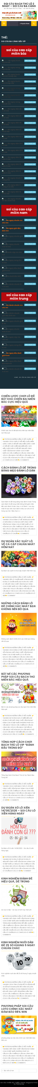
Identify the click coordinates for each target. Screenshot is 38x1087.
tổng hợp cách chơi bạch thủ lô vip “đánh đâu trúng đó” (17, 745)
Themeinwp (20, 1084)
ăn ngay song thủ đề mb (11, 103)
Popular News (25, 23)
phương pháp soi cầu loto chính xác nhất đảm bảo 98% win (17, 1009)
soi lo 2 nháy (15, 593)
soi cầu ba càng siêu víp (20, 925)
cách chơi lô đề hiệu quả (19, 441)
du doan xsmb (19, 989)
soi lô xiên (14, 460)
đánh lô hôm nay (14, 522)
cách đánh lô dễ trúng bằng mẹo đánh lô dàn (18, 469)
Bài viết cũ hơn (9, 1070)
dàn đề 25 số (24, 984)
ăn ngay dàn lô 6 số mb (12, 144)
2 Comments (24, 460)
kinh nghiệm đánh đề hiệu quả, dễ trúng (16, 880)
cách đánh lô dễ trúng (18, 520)
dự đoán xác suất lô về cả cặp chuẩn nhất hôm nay (18, 544)
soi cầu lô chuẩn (24, 458)
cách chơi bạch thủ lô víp (19, 786)
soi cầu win (22, 1060)
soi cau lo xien (15, 871)
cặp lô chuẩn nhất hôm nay (20, 579)
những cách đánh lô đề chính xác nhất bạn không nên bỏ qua (18, 606)
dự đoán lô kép (15, 859)
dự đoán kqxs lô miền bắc (19, 718)
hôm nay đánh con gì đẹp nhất (17, 524)
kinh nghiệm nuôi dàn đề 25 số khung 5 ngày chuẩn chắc (18, 945)
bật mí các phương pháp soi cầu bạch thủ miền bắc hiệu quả (18, 677)
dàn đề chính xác (23, 987)
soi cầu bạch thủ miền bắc (15, 732)
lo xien (14, 864)
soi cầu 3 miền (12, 453)
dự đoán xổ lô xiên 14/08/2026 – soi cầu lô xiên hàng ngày (18, 810)
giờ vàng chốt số (14, 584)
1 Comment (11, 596)
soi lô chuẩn (13, 533)
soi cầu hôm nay (11, 458)
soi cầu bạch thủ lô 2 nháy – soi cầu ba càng (19, 5)
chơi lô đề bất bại (17, 448)
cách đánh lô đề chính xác (19, 650)
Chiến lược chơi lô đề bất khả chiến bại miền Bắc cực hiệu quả (19, 446)
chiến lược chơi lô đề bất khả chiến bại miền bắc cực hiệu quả (18, 399)
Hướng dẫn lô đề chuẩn (21, 439)
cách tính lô (14, 984)
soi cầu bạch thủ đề (13, 455)
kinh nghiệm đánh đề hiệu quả (19, 923)
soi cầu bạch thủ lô (24, 928)
